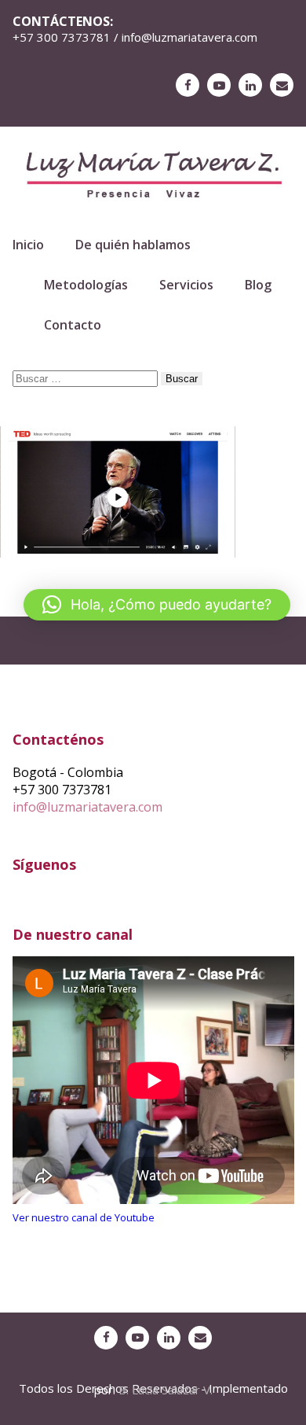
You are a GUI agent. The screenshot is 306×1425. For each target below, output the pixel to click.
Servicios (186, 284)
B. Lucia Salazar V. (165, 1389)
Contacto (72, 324)
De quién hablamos (133, 244)
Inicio (28, 244)
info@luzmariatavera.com (87, 807)
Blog (258, 284)
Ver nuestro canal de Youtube (84, 1217)
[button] (157, 604)
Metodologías (86, 284)
